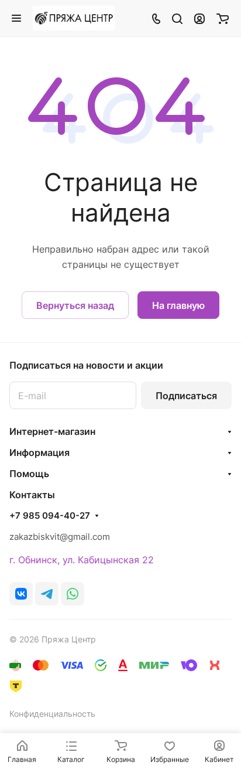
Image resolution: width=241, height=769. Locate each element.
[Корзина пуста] (222, 18)
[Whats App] (72, 593)
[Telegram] (46, 593)
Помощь (29, 473)
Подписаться (186, 395)
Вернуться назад (75, 305)
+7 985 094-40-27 (49, 516)
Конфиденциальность (52, 714)
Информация (39, 452)
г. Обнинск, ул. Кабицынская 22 (81, 560)
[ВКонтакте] (21, 593)
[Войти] (199, 18)
